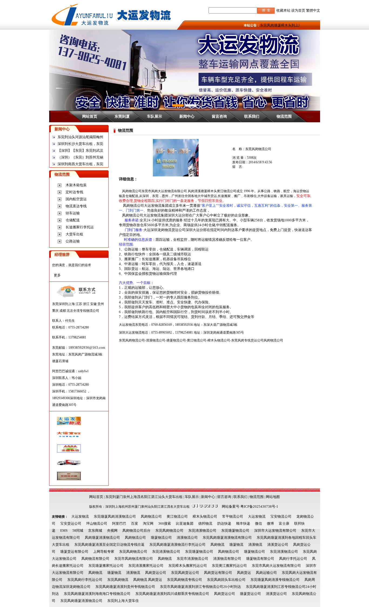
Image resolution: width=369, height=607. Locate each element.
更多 (57, 275)
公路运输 (73, 241)
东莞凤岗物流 (117, 580)
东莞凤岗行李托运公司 (84, 580)
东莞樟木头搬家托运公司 (187, 566)
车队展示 (154, 116)
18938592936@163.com (86, 347)
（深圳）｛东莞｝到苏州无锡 (80, 157)
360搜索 (164, 523)
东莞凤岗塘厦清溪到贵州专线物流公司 (125, 587)
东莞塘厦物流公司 (235, 530)
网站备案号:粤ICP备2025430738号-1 (250, 506)
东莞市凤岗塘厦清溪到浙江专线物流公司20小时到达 (200, 587)
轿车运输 (73, 213)
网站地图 (273, 497)
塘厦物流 (236, 544)
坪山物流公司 (96, 523)
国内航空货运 (76, 199)
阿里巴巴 (119, 523)
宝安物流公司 (280, 516)
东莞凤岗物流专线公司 (184, 580)
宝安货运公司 (70, 523)
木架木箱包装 (76, 185)
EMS (64, 530)
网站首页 (89, 116)
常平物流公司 (232, 516)
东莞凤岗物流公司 (169, 530)
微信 (258, 523)
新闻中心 (186, 116)
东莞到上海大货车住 (123, 601)
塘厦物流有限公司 (260, 559)
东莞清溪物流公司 (202, 530)
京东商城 (95, 530)
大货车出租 (74, 234)
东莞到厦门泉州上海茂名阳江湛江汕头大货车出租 (144, 497)
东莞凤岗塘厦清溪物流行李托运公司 (177, 544)
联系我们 (251, 116)
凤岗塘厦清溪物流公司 (102, 537)
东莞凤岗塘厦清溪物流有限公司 (227, 537)
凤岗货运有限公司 (218, 573)
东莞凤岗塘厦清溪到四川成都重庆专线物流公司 (172, 594)
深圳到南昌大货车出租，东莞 (80, 164)
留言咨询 (219, 116)
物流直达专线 (76, 206)
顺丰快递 (243, 523)
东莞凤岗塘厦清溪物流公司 (81, 601)
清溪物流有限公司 (227, 559)
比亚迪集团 (184, 523)
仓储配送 (73, 220)
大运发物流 (80, 516)
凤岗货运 (244, 573)
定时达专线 (74, 192)
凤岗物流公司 (151, 516)
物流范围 (284, 116)
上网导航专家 (103, 552)
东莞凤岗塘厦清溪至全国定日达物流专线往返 (109, 544)
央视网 (112, 530)
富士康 (284, 523)
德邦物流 (205, 523)
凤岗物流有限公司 (95, 559)
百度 (134, 523)
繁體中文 (313, 10)
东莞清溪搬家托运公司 (145, 566)
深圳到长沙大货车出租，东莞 (80, 144)
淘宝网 (148, 523)
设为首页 (298, 10)
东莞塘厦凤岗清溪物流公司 (115, 516)
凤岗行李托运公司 (293, 559)
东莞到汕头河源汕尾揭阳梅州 (80, 137)
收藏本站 (283, 10)
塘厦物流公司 (161, 537)
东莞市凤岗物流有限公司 (133, 559)
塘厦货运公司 (250, 594)
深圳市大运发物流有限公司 (275, 530)
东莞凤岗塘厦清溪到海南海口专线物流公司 (97, 594)
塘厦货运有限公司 (74, 552)
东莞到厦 (122, 116)
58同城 (77, 530)
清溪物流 (255, 544)
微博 (270, 523)
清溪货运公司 (277, 544)
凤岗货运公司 (155, 573)
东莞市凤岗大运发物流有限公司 (276, 566)
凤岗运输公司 (266, 573)
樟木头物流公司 (205, 516)
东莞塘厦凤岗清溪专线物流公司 (275, 580)
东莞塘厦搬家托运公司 (105, 566)
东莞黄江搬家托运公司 (229, 566)
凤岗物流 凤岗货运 (147, 580)
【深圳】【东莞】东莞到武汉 (80, 150)
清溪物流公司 (187, 537)
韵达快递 (224, 523)
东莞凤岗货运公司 (185, 573)
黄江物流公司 (177, 516)
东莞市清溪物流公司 (192, 559)
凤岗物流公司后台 (136, 530)
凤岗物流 (217, 544)
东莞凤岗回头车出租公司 (226, 580)
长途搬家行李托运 (80, 227)
